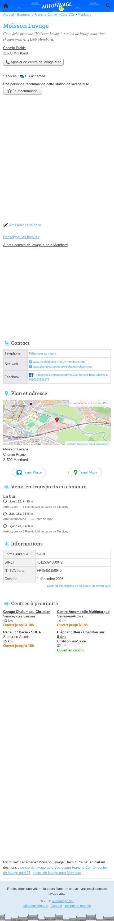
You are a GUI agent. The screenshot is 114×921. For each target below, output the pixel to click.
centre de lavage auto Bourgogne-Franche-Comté (57, 867)
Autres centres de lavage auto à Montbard (35, 245)
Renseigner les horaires (21, 237)
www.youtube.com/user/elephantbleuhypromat (62, 366)
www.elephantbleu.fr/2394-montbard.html (59, 361)
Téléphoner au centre (42, 353)
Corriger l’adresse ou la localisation (88, 443)
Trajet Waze (32, 472)
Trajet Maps (88, 472)
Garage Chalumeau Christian (26, 612)
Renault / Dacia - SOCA (22, 632)
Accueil (6, 6)
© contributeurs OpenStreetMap (89, 403)
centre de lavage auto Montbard (57, 873)
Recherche (108, 6)
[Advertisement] (57, 160)
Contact (56, 906)
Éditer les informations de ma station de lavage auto (79, 585)
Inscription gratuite (77, 906)
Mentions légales (35, 906)
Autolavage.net (62, 901)
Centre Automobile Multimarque (83, 612)
